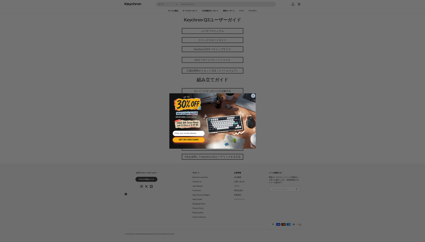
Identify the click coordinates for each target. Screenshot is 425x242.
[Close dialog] (253, 96)
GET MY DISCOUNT (189, 140)
